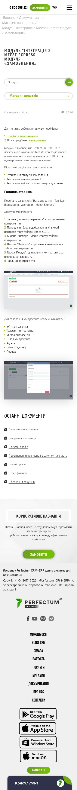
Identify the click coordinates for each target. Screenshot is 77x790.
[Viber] (43, 618)
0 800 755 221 (18, 7)
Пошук (69, 82)
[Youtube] (34, 618)
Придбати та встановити (22, 136)
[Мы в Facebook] (28, 618)
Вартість (38, 659)
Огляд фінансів (18, 473)
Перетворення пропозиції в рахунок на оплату (38, 455)
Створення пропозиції (22, 438)
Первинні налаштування (24, 429)
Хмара (38, 651)
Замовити (40, 7)
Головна (9, 570)
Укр (54, 8)
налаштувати (37, 140)
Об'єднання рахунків (22, 481)
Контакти (38, 701)
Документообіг (18, 447)
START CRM (38, 643)
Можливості (38, 635)
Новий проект (17, 464)
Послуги (38, 668)
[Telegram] (51, 618)
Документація (38, 684)
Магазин (39, 676)
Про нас (38, 692)
